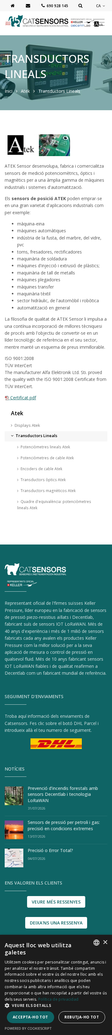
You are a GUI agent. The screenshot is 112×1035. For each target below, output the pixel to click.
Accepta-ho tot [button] (30, 1017)
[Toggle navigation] (99, 22)
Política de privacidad (58, 999)
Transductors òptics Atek (43, 479)
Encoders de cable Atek (41, 468)
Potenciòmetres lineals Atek (45, 447)
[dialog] (56, 985)
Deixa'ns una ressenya (56, 923)
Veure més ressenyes (56, 902)
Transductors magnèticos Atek (48, 490)
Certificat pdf (22, 398)
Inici (8, 91)
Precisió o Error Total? (50, 850)
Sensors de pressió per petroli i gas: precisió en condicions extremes (64, 825)
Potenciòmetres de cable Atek (47, 458)
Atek (25, 91)
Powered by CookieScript (28, 1028)
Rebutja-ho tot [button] (81, 1017)
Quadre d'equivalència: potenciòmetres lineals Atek (54, 504)
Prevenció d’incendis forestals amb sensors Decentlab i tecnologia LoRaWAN (63, 794)
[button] (56, 1005)
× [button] (105, 942)
